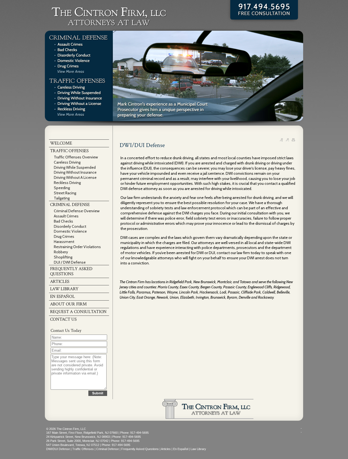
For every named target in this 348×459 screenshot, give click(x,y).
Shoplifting (63, 257)
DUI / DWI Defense (70, 262)
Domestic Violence (70, 231)
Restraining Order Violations (77, 246)
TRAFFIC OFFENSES (69, 151)
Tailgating (62, 198)
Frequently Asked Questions (140, 449)
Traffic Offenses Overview (76, 157)
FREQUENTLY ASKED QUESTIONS (71, 271)
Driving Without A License (75, 177)
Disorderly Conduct (70, 226)
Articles (166, 449)
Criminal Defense (107, 449)
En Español (180, 449)
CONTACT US (63, 319)
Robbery (61, 251)
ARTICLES (60, 282)
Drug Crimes (64, 236)
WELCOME (61, 143)
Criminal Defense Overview (77, 210)
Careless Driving (67, 162)
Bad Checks (63, 221)
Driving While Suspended (75, 167)
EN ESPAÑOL (62, 296)
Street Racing (65, 193)
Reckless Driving (67, 182)
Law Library (198, 449)
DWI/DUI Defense (58, 449)
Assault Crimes (66, 216)
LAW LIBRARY (64, 289)
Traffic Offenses (83, 449)
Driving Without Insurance (75, 172)
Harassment (64, 241)
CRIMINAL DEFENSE (70, 205)
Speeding (62, 187)
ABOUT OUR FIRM (68, 304)
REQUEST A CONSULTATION (78, 312)
